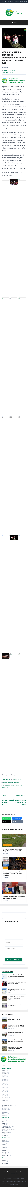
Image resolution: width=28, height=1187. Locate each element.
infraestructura (5, 1109)
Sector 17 (4, 1091)
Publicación (6, 779)
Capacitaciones (5, 1155)
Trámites (17, 1)
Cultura (3, 1140)
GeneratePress (14, 1173)
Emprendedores (5, 1153)
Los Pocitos (4, 1100)
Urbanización (5, 1113)
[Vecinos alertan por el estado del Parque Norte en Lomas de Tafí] (14, 840)
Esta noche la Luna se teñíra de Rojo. (5, 800)
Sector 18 (4, 1093)
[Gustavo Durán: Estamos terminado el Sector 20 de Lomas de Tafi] (14, 888)
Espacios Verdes (5, 1127)
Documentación (23, 1)
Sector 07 (4, 1076)
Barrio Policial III (5, 1099)
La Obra (4, 1111)
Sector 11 (4, 1082)
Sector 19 (4, 1094)
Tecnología (4, 1150)
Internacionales (5, 1163)
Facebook (17, 818)
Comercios (4, 1152)
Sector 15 (4, 1087)
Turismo (3, 1147)
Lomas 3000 (4, 1073)
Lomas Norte (4, 1089)
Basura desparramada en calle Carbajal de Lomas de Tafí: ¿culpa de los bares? (13, 873)
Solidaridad (4, 1135)
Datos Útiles (4, 1)
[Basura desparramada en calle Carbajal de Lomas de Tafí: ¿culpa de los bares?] (14, 863)
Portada (10, 782)
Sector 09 (4, 1079)
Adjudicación (5, 1108)
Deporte (3, 1146)
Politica (3, 1115)
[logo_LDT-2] (14, 84)
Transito (3, 1124)
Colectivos (10, 1)
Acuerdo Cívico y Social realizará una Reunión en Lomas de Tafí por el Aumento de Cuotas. (17, 800)
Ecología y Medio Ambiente (8, 1129)
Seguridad (4, 1120)
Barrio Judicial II (5, 1097)
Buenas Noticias (5, 1132)
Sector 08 (4, 1077)
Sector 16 (4, 1090)
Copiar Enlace (18, 821)
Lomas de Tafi (17, 779)
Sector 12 (4, 1083)
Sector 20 (4, 1095)
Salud (3, 1121)
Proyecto (4, 1112)
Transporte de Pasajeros (7, 1126)
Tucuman (4, 1160)
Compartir (7, 821)
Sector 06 (4, 1075)
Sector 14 (4, 1086)
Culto (5, 782)
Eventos (3, 1144)
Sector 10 (4, 1080)
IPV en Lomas (4, 1107)
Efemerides (4, 1141)
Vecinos (16, 782)
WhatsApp (7, 818)
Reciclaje (4, 1130)
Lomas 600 (4, 1072)
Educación (4, 1123)
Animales (4, 1149)
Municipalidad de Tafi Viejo (8, 1105)
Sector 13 (4, 1084)
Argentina (4, 1161)
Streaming (4, 1142)
